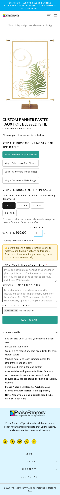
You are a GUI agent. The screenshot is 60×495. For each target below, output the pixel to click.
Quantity (37, 227)
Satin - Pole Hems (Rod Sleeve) (21, 154)
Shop (29, 454)
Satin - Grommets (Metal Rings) (21, 171)
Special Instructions (21, 285)
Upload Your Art (17, 305)
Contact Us (29, 476)
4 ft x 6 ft (23, 205)
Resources (29, 469)
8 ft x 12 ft (10, 213)
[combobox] (31, 25)
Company (29, 461)
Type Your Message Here (23, 264)
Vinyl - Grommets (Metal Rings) (20, 180)
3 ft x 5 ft (9, 205)
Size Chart (19, 338)
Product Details (11, 332)
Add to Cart (30, 319)
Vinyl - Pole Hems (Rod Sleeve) (20, 163)
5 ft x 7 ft (37, 205)
